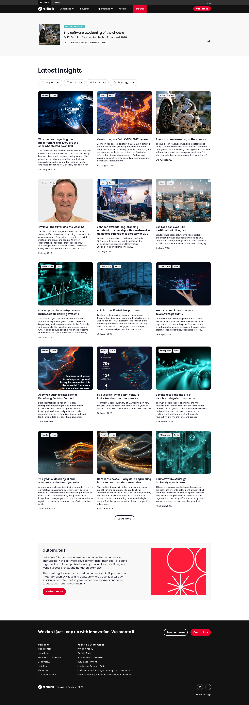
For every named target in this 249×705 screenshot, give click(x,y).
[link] (124, 34)
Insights (42, 666)
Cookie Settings (203, 694)
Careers (56, 2)
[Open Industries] (91, 9)
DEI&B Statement (87, 661)
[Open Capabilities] (73, 9)
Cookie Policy (85, 653)
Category (48, 82)
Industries (43, 653)
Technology (121, 82)
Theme (71, 82)
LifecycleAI (44, 661)
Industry (95, 82)
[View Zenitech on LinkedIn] (200, 687)
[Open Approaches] (112, 9)
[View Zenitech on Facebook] (208, 687)
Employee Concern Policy (92, 666)
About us (43, 670)
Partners (44, 2)
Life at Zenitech (47, 674)
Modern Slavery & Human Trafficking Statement (105, 674)
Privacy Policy (85, 648)
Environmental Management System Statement (105, 670)
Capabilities (44, 648)
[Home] (46, 9)
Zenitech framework (49, 657)
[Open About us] (130, 9)
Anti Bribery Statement (91, 657)
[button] (124, 518)
